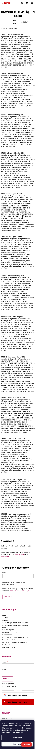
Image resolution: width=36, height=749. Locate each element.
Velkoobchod (7, 635)
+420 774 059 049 (8, 720)
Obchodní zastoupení (10, 632)
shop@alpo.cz (7, 718)
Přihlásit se (8, 597)
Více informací (19, 732)
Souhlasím (17, 744)
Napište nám (6, 645)
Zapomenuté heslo (9, 686)
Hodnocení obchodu (10, 620)
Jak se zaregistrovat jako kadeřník (15, 623)
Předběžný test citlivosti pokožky (14, 642)
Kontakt (5, 618)
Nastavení (17, 737)
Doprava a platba (8, 630)
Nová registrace (8, 684)
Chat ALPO (26, 744)
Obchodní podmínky (10, 640)
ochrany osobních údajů (19, 591)
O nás (4, 615)
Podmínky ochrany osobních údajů (15, 637)
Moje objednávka (8, 647)
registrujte (5, 556)
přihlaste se (19, 554)
